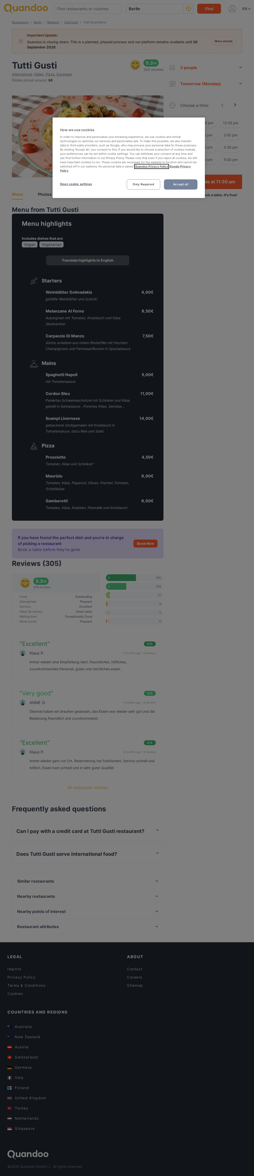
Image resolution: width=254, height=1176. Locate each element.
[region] (129, 158)
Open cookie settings (76, 184)
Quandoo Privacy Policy (151, 166)
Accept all (181, 184)
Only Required (143, 184)
